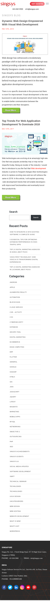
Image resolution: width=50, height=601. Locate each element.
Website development (19, 516)
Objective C (15, 431)
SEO (11, 446)
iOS (11, 382)
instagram (22, 587)
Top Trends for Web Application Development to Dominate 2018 (21, 122)
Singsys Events (16, 456)
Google (13, 367)
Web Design (15, 506)
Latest (13, 402)
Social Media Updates (19, 466)
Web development (38, 168)
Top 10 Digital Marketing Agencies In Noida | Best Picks (25, 251)
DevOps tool (15, 332)
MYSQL (12, 422)
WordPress (15, 531)
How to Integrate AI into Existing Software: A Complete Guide (24, 233)
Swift (12, 476)
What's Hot (14, 526)
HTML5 (12, 377)
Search (13, 211)
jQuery (13, 397)
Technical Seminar (18, 481)
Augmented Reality (18, 292)
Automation (15, 297)
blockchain (15, 302)
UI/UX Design (15, 496)
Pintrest (34, 587)
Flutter (13, 357)
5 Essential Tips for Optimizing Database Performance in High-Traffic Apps (24, 242)
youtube (28, 587)
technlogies (15, 486)
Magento (14, 407)
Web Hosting (15, 511)
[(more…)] (11, 110)
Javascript (14, 392)
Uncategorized (16, 501)
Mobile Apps (15, 417)
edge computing (17, 347)
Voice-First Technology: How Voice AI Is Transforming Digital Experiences (24, 259)
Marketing (14, 412)
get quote (37, 4)
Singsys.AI (14, 461)
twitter (10, 587)
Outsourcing (16, 436)
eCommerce (15, 342)
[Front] (8, 4)
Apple (12, 287)
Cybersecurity (16, 322)
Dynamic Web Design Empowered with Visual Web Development (22, 23)
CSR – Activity (16, 312)
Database (14, 327)
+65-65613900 (17, 9)
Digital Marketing (18, 337)
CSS (11, 317)
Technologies (16, 491)
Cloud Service (16, 307)
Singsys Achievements (20, 451)
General (13, 362)
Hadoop (13, 372)
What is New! (15, 521)
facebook (4, 587)
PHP (11, 441)
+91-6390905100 (15, 579)
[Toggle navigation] (47, 3)
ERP (11, 352)
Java (11, 387)
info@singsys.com (32, 9)
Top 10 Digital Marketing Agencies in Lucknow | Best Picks (25, 268)
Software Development (20, 471)
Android (13, 282)
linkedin (16, 587)
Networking (15, 426)
